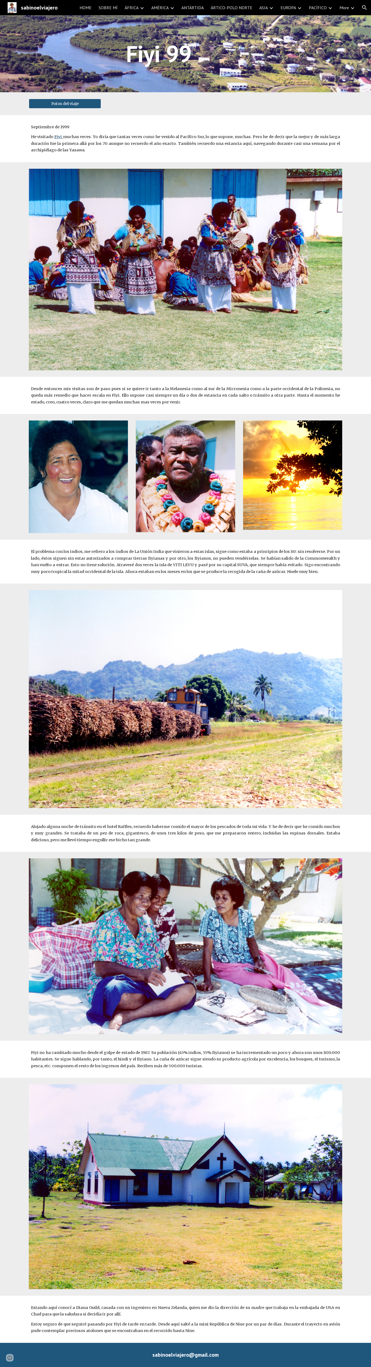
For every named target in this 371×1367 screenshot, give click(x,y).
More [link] (344, 7)
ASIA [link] (263, 7)
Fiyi (58, 136)
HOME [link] (86, 7)
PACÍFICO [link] (318, 7)
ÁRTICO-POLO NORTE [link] (231, 7)
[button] (364, 7)
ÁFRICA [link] (132, 7)
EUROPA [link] (288, 7)
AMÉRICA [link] (160, 7)
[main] (159, 53)
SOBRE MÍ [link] (108, 7)
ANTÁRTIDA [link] (192, 7)
